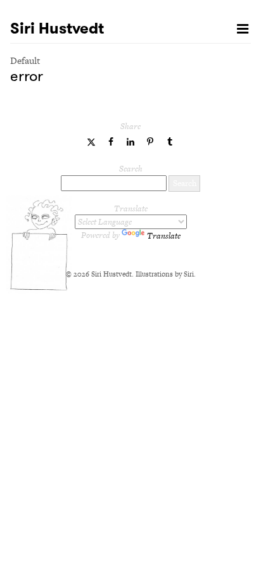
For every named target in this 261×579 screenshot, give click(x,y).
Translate (164, 236)
